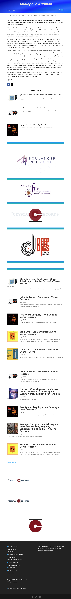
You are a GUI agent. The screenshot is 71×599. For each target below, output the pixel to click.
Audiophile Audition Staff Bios (17, 588)
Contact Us (11, 573)
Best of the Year (12, 570)
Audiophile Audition (14, 15)
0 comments (52, 15)
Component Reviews (14, 565)
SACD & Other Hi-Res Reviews (39, 15)
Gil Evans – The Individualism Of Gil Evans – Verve (39, 350)
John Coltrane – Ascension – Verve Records (32, 108)
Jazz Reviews (12, 549)
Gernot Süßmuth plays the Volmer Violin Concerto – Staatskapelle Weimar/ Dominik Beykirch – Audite (40, 391)
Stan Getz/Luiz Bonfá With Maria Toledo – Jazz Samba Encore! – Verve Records (40, 95)
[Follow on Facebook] (8, 84)
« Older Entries (11, 462)
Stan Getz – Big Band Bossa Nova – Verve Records (39, 332)
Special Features (13, 562)
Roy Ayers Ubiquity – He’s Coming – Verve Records (35, 125)
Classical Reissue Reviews (15, 554)
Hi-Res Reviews (12, 552)
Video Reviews (12, 557)
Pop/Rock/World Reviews (15, 560)
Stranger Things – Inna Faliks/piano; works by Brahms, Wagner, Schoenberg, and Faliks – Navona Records (40, 428)
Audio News (11, 567)
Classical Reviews (13, 546)
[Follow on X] (12, 84)
